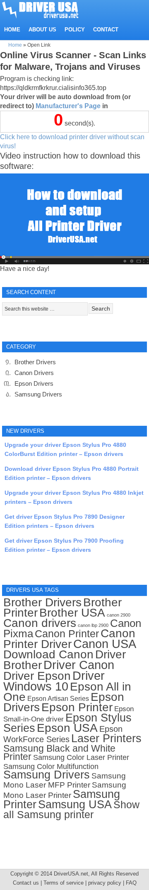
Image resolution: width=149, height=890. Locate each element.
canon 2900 (118, 614)
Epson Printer (77, 707)
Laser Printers (106, 738)
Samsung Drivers (38, 394)
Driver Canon (78, 665)
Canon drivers (39, 623)
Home (15, 45)
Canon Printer (67, 633)
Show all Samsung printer (71, 809)
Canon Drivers (34, 372)
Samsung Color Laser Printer (81, 757)
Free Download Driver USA (48, 9)
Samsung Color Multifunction (51, 766)
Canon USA (104, 643)
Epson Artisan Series (58, 698)
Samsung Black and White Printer (59, 752)
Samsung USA (75, 804)
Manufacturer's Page (68, 105)
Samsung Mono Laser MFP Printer (64, 780)
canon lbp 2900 (93, 625)
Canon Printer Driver (69, 638)
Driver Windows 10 (54, 681)
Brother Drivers (35, 361)
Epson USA (67, 727)
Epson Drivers (33, 383)
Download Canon (48, 654)
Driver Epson (37, 675)
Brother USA (72, 612)
